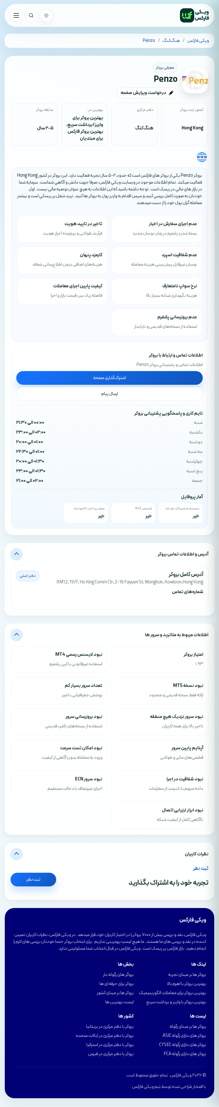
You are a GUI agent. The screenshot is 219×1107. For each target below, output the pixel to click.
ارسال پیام (109, 393)
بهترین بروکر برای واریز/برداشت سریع (85, 121)
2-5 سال (45, 128)
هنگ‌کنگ (144, 128)
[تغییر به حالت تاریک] (46, 15)
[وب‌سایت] (202, 157)
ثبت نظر (33, 879)
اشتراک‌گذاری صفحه (109, 378)
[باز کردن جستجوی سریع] (31, 15)
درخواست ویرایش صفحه (143, 92)
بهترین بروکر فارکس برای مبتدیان (85, 135)
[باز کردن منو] (16, 15)
